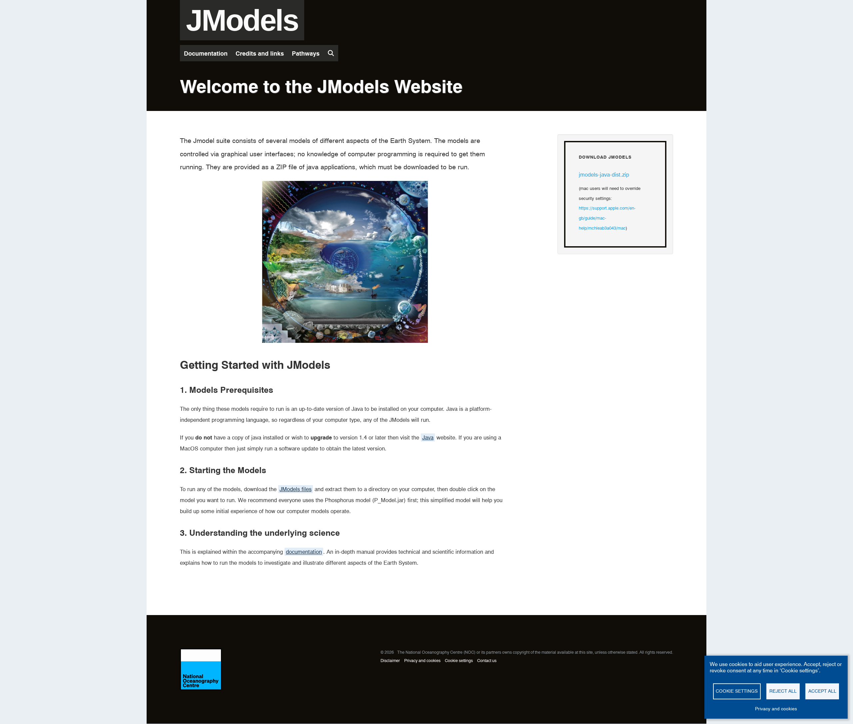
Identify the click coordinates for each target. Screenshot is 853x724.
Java (427, 437)
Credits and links (260, 53)
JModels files (296, 489)
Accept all (822, 691)
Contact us (486, 660)
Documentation (206, 53)
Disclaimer (390, 660)
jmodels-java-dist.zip (604, 174)
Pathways (306, 53)
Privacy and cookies (422, 660)
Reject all (783, 691)
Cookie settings (459, 660)
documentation (304, 551)
